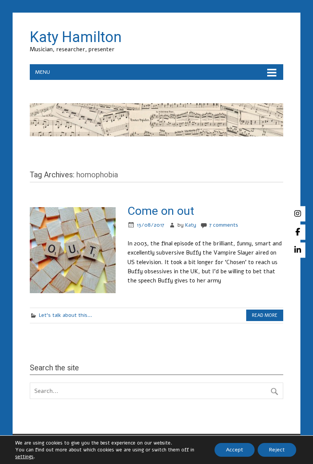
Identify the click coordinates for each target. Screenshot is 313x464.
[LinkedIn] (297, 250)
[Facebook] (297, 232)
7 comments (223, 225)
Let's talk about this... (65, 315)
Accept (234, 449)
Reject (277, 449)
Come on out (160, 210)
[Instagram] (297, 213)
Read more (265, 315)
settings (24, 456)
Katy (190, 225)
